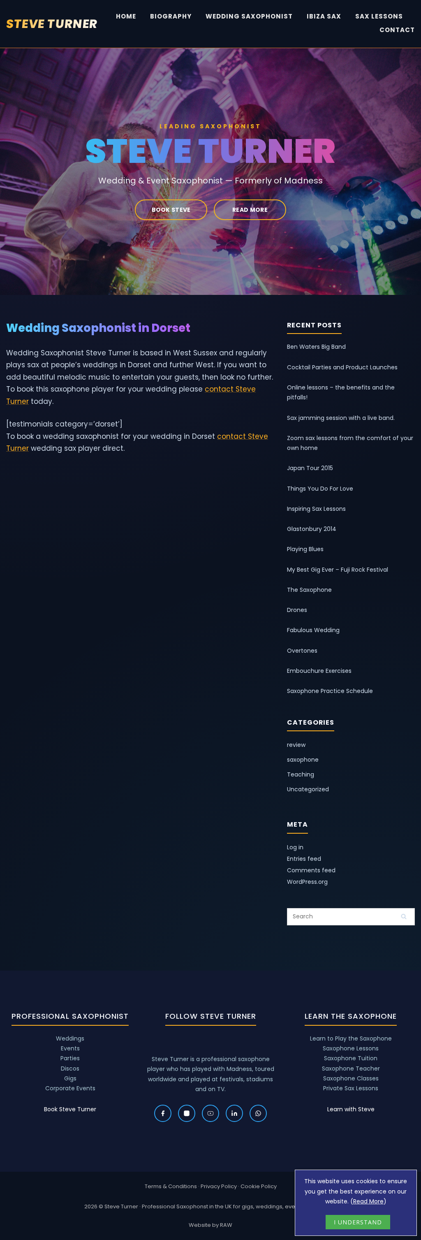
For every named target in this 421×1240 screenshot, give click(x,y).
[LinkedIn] (234, 1113)
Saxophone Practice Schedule (330, 691)
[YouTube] (210, 1113)
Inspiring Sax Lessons (316, 509)
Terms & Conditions (171, 1186)
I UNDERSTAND (358, 1222)
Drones (297, 610)
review (296, 745)
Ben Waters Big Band (316, 347)
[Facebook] (162, 1113)
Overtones (302, 651)
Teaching (300, 774)
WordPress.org (307, 882)
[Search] (404, 916)
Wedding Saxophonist (249, 16)
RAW (226, 1225)
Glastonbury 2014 (311, 529)
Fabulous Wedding (313, 630)
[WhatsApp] (258, 1113)
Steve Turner (52, 24)
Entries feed (304, 859)
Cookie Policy (259, 1186)
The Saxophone (309, 590)
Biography (171, 16)
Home (126, 16)
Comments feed (311, 870)
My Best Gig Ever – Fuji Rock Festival (337, 570)
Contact (397, 29)
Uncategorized (308, 789)
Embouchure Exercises (319, 671)
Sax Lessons (379, 16)
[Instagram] (186, 1113)
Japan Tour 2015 (310, 468)
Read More (368, 1201)
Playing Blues (305, 549)
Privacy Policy (219, 1186)
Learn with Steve (351, 1109)
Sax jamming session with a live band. (341, 418)
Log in (295, 847)
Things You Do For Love (320, 488)
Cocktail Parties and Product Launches (342, 367)
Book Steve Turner (70, 1109)
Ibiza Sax (324, 16)
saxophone (303, 760)
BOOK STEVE (171, 210)
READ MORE (250, 210)
